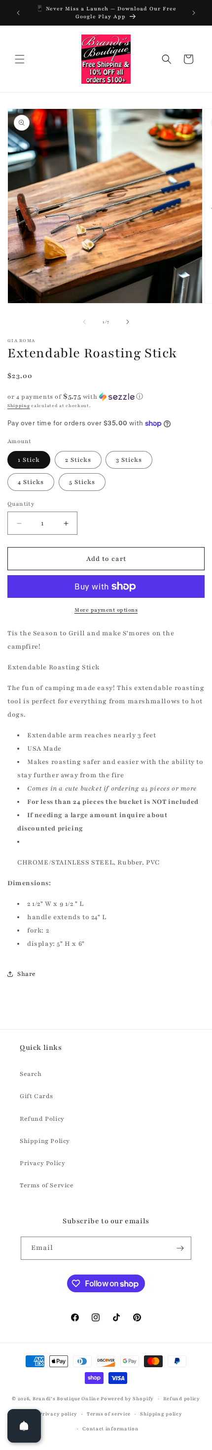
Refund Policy (42, 1119)
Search (31, 1074)
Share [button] (26, 974)
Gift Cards (36, 1096)
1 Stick (29, 460)
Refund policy (181, 1398)
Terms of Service (47, 1185)
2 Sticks (78, 460)
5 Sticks (82, 482)
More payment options (106, 610)
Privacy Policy (42, 1163)
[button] (20, 59)
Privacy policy (58, 1414)
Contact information (110, 1428)
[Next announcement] (194, 13)
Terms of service (109, 1414)
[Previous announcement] (18, 13)
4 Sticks (31, 482)
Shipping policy (161, 1414)
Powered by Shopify (127, 1398)
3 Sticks (129, 460)
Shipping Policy (45, 1141)
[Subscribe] (180, 1248)
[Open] (24, 1426)
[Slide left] (84, 322)
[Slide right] (128, 322)
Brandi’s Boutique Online (66, 1398)
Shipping (18, 406)
